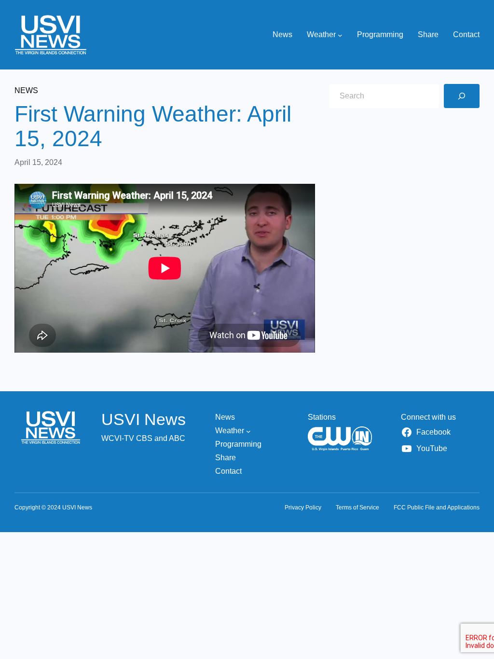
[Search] (462, 96)
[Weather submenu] (340, 34)
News (26, 90)
